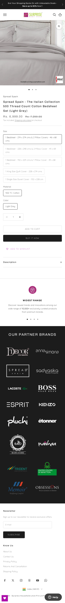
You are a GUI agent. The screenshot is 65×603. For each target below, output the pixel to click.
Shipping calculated (23, 120)
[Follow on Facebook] (4, 580)
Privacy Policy (10, 561)
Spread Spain (10, 96)
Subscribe (14, 534)
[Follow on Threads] (29, 580)
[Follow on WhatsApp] (45, 580)
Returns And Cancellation (15, 566)
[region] (32, 299)
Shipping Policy (10, 571)
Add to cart (32, 229)
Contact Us (8, 556)
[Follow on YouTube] (37, 580)
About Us (7, 551)
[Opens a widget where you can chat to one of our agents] (53, 597)
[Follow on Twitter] (13, 580)
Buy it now (32, 238)
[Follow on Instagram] (21, 580)
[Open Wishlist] (5, 598)
